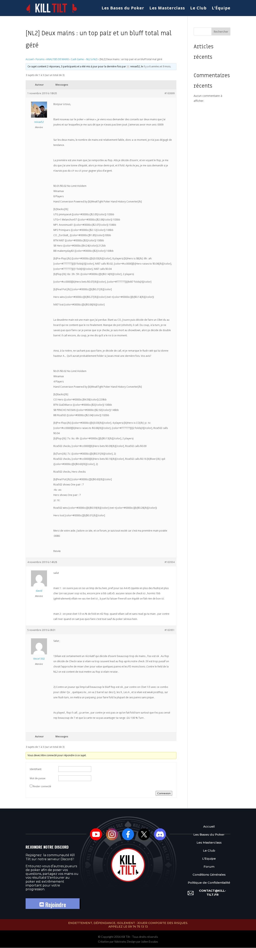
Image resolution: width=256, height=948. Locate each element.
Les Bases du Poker (123, 9)
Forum (209, 866)
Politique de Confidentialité (209, 882)
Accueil (30, 59)
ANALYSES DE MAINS (57, 59)
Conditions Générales (209, 874)
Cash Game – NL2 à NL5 (84, 59)
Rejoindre (55, 904)
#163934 (170, 562)
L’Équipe (221, 9)
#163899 (170, 93)
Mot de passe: (38, 778)
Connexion (164, 793)
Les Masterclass (167, 9)
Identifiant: (36, 769)
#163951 (170, 630)
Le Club (198, 9)
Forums (40, 59)
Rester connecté (42, 786)
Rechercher (221, 31)
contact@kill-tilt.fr (212, 892)
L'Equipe (209, 858)
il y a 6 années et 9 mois (157, 66)
